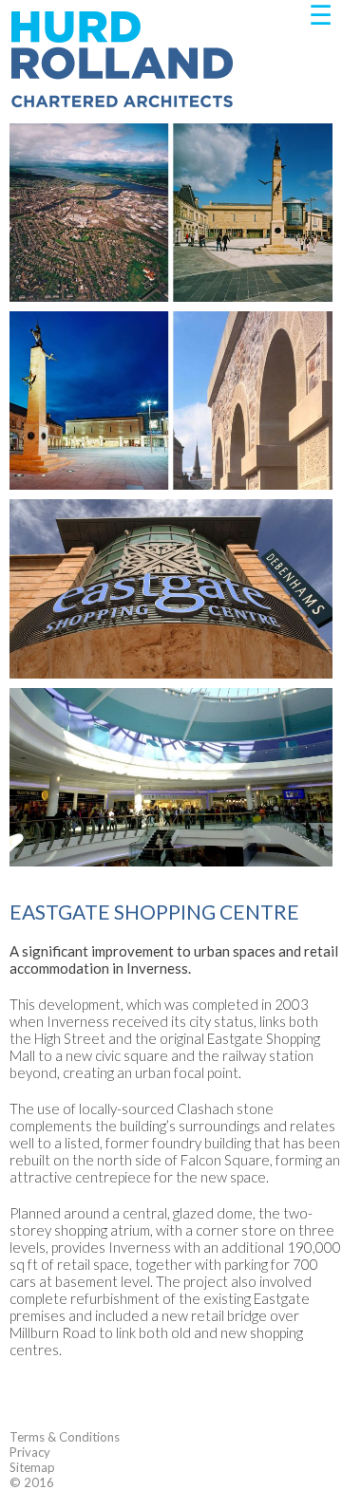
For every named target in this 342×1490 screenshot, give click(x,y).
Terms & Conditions (65, 1436)
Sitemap (32, 1467)
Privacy (30, 1452)
